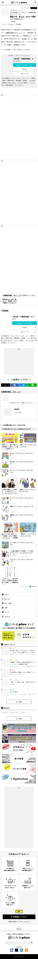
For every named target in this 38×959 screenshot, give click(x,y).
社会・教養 (7, 603)
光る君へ (25, 39)
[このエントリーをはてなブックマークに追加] (21, 950)
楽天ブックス (24, 73)
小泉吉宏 (16, 409)
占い (24, 712)
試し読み (11, 24)
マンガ (4, 24)
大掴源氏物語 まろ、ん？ (17, 10)
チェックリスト (15, 712)
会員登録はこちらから (20, 917)
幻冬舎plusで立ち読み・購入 (24, 65)
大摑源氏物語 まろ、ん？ (13, 33)
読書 (6, 608)
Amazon (24, 69)
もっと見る (19, 702)
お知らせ (7, 616)
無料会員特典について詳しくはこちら (19, 921)
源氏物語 (18, 24)
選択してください (27, 403)
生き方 (7, 594)
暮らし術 (7, 599)
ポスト (34, 8)
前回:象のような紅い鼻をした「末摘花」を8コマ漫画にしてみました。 (9, 301)
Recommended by (24, 586)
